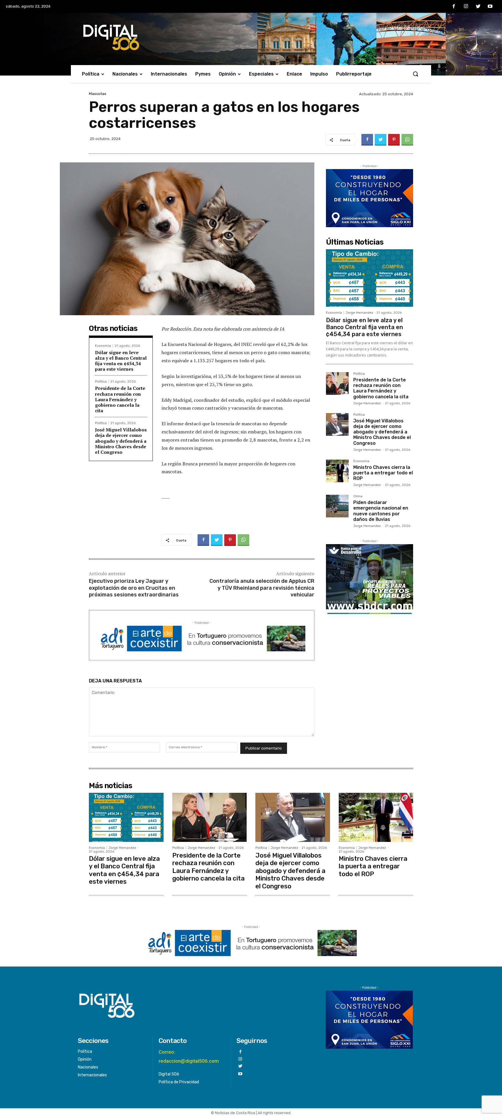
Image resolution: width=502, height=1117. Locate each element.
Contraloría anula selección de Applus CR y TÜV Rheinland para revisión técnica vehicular (261, 588)
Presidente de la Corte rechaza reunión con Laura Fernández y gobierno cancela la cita (120, 399)
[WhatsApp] (407, 140)
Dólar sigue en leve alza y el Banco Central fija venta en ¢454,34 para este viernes (121, 360)
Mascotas (97, 94)
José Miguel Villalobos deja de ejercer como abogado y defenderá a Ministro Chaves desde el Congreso (121, 440)
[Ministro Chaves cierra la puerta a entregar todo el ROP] (337, 471)
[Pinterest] (394, 140)
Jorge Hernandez (359, 313)
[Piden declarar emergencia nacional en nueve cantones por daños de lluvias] (337, 506)
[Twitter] (478, 7)
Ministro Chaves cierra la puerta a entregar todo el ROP (383, 473)
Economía (103, 345)
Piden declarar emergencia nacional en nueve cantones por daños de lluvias (380, 511)
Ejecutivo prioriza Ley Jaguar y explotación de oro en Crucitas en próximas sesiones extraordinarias (134, 588)
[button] (415, 74)
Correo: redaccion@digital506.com (189, 1056)
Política (101, 381)
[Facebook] (454, 7)
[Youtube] (490, 7)
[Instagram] (466, 7)
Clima (358, 496)
